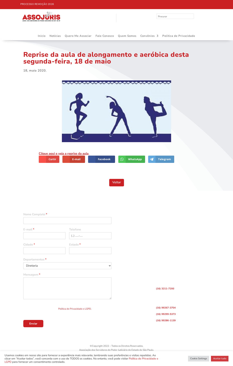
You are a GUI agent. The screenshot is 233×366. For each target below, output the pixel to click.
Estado (75, 245)
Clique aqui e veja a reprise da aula (64, 153)
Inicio (42, 36)
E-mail (28, 230)
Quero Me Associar (78, 36)
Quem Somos (127, 36)
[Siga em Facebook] (170, 4)
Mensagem (31, 275)
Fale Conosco (105, 36)
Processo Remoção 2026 (37, 4)
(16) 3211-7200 (165, 288)
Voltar (116, 182)
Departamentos (34, 260)
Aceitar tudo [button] (219, 358)
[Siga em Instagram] (178, 4)
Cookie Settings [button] (198, 358)
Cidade (29, 245)
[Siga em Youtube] (186, 4)
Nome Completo (35, 214)
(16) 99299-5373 (166, 314)
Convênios (147, 36)
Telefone (75, 230)
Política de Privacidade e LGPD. (75, 308)
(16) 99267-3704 (166, 307)
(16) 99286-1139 (166, 320)
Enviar (33, 323)
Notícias (55, 36)
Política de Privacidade (178, 36)
